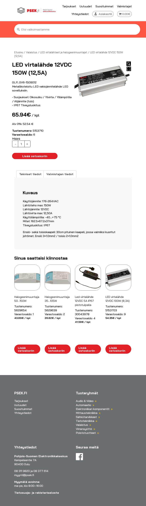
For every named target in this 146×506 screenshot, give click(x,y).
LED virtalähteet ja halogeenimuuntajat (63, 52)
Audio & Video (84, 401)
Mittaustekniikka (86, 413)
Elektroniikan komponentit (93, 409)
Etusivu (18, 52)
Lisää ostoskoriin (34, 156)
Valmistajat (124, 6)
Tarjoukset (69, 6)
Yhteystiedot (80, 14)
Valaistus (31, 52)
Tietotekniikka (85, 421)
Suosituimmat (104, 6)
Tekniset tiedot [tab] (30, 174)
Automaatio (83, 405)
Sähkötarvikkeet (86, 417)
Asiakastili (105, 14)
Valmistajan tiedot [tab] (59, 174)
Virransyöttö (84, 429)
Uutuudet (86, 6)
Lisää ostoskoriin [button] (26, 349)
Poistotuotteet (86, 433)
